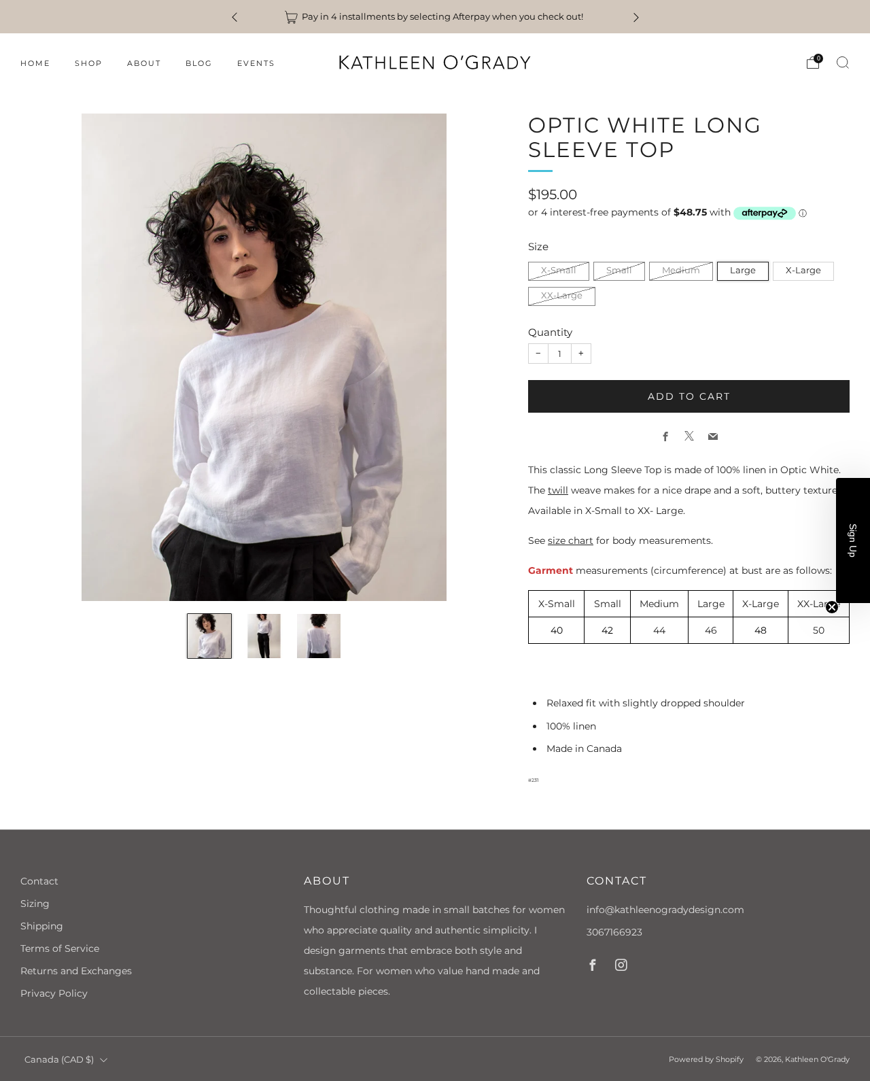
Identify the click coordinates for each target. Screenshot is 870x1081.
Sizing (35, 903)
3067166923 (614, 932)
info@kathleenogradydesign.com (665, 910)
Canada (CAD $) (59, 1059)
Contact (39, 881)
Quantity (550, 331)
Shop (89, 63)
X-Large (803, 270)
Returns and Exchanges (76, 971)
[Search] (843, 62)
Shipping (41, 926)
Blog (199, 63)
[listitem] (435, 16)
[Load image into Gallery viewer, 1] (209, 636)
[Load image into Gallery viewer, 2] (264, 636)
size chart (570, 540)
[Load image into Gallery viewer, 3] (319, 636)
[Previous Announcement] (234, 16)
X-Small (558, 270)
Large (743, 270)
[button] (853, 540)
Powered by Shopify (706, 1059)
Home (35, 63)
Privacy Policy (54, 993)
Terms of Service (59, 948)
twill (558, 490)
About (144, 63)
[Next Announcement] (636, 16)
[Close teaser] (832, 607)
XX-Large (561, 295)
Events (256, 63)
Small (619, 270)
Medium (681, 270)
